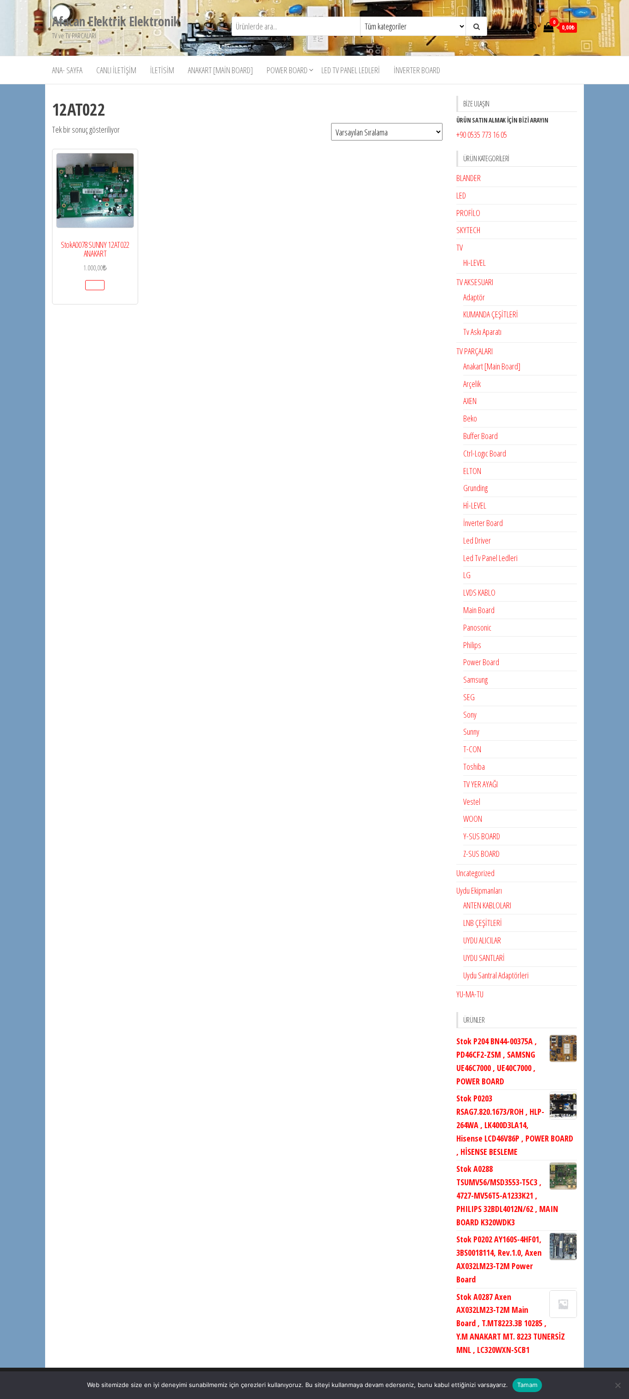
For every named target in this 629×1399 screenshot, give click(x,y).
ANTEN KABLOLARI (487, 905)
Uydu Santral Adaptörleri (496, 975)
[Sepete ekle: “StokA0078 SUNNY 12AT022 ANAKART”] (95, 285)
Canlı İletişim (116, 70)
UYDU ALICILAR (482, 940)
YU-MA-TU (469, 994)
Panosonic (477, 627)
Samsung (475, 679)
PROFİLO (468, 212)
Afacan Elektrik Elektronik (115, 21)
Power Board (287, 70)
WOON (472, 818)
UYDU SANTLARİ (484, 957)
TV (459, 247)
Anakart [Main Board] (220, 70)
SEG (469, 696)
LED (461, 195)
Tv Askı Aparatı (482, 331)
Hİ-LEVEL (474, 505)
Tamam (527, 1384)
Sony (470, 714)
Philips (472, 644)
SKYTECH (468, 229)
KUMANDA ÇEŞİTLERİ (490, 314)
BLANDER (468, 177)
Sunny (471, 731)
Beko (470, 418)
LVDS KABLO (479, 592)
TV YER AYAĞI (480, 784)
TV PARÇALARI (474, 351)
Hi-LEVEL (474, 262)
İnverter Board (417, 70)
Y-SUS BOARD (481, 836)
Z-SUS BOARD (481, 853)
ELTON (472, 470)
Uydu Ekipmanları (479, 890)
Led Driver (477, 540)
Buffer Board (480, 435)
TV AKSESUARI (474, 281)
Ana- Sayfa (67, 70)
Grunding (475, 487)
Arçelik (472, 383)
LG (467, 574)
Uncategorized (475, 872)
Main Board (479, 609)
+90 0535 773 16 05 (481, 134)
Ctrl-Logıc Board (484, 453)
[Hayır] (617, 1385)
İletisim (162, 70)
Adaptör (474, 297)
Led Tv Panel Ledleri (350, 70)
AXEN (470, 400)
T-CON (472, 749)
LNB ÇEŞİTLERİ (482, 922)
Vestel (471, 801)
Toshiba (474, 766)
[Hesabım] (531, 27)
